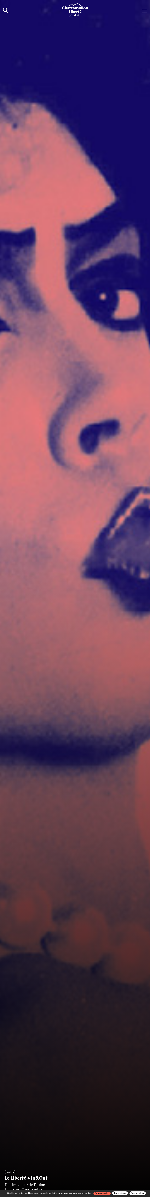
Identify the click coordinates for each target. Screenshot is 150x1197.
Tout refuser (120, 1193)
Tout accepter (102, 1193)
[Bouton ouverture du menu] (144, 11)
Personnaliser (137, 1193)
